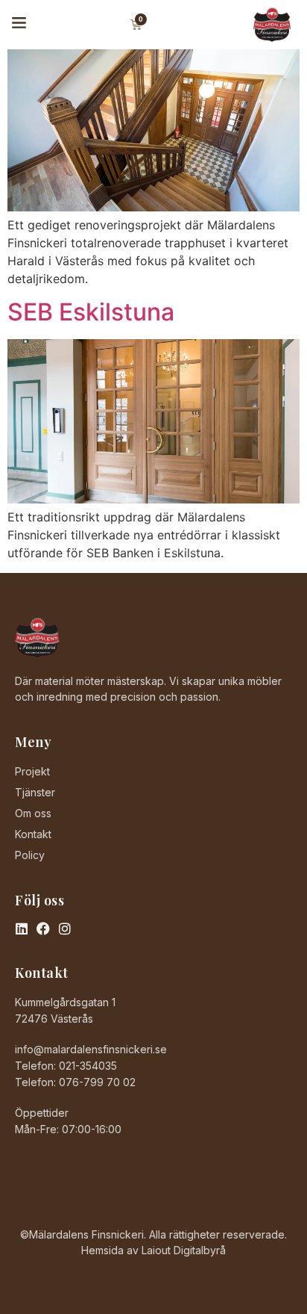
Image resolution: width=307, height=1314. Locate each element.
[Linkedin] (21, 928)
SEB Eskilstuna (90, 311)
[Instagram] (65, 928)
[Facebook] (43, 928)
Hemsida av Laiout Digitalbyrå (153, 1250)
